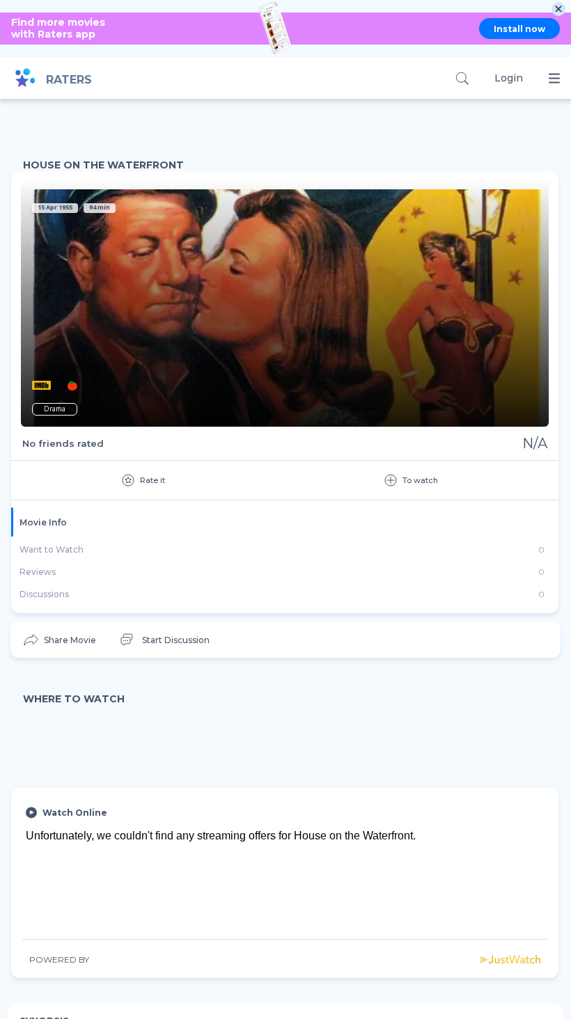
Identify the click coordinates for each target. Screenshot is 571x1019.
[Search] (462, 78)
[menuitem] (58, 640)
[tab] (284, 522)
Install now (519, 29)
